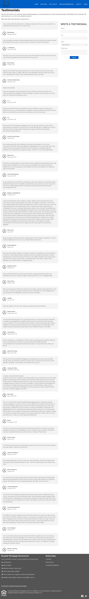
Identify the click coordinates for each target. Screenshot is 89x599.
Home (36, 4)
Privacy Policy (50, 562)
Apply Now (43, 4)
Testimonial (64, 48)
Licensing (48, 559)
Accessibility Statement (52, 565)
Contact (78, 4)
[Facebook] (82, 596)
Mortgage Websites (13, 592)
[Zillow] (86, 596)
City (62, 35)
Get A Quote (53, 4)
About (86, 4)
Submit (74, 57)
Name (62, 28)
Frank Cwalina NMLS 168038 (11, 571)
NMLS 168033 (7, 565)
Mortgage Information (66, 4)
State (62, 41)
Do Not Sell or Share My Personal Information (14, 586)
